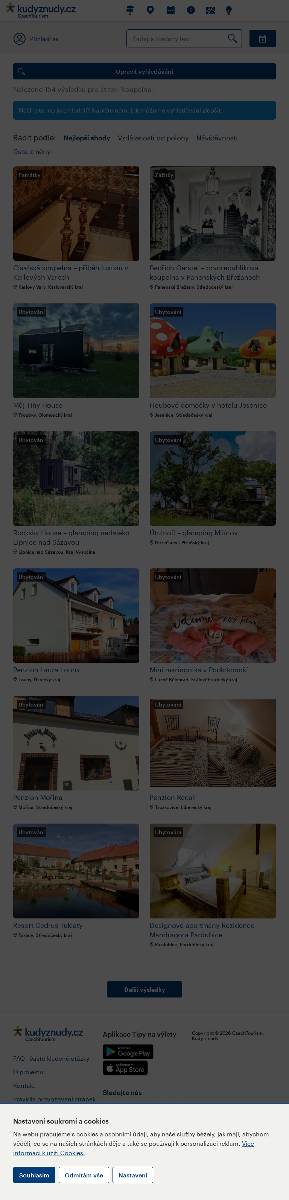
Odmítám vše (84, 1175)
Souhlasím (34, 1175)
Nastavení (133, 1175)
